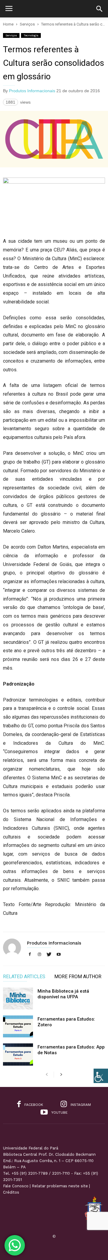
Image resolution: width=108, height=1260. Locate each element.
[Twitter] (49, 954)
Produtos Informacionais (32, 90)
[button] (99, 8)
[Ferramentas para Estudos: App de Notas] (18, 1054)
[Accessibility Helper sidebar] (101, 1076)
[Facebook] (30, 954)
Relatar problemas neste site (60, 1186)
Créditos (11, 1192)
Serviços (11, 35)
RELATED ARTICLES (24, 976)
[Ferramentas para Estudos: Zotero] (18, 1026)
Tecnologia (30, 35)
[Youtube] (58, 954)
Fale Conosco (15, 1186)
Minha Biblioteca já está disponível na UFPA (63, 994)
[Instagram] (39, 954)
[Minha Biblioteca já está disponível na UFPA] (18, 998)
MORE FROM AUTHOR (77, 976)
